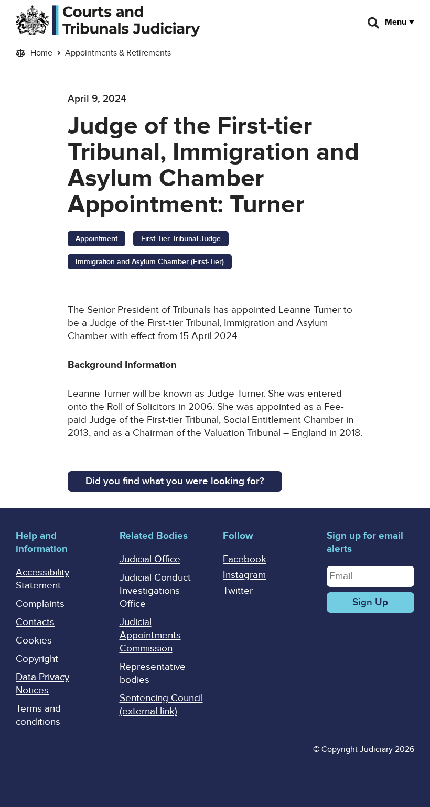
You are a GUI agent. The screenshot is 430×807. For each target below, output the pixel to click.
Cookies (34, 641)
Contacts (35, 622)
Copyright (37, 659)
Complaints (40, 604)
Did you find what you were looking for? (174, 481)
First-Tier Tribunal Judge (181, 238)
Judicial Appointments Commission (150, 635)
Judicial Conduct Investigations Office (155, 591)
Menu (395, 22)
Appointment (96, 238)
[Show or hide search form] (374, 23)
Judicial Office (150, 559)
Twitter (238, 591)
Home (41, 53)
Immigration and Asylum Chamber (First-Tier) (150, 261)
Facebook (244, 559)
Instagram (244, 575)
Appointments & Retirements (118, 53)
